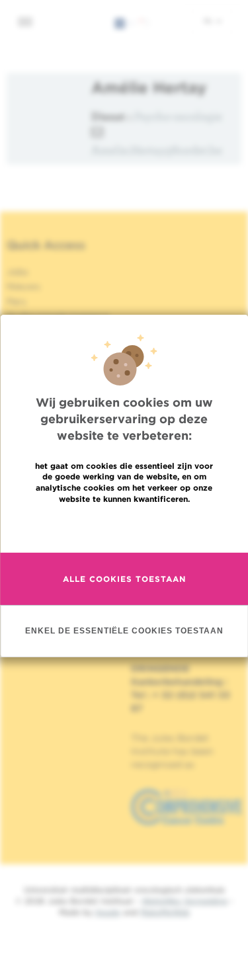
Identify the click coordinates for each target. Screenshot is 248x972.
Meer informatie (124, 527)
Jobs (17, 271)
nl (209, 20)
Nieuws (23, 286)
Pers (16, 301)
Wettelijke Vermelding (184, 901)
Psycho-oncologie (178, 116)
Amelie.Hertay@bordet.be (156, 150)
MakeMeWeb (165, 912)
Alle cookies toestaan (124, 579)
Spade (107, 912)
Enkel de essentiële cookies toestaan (124, 630)
